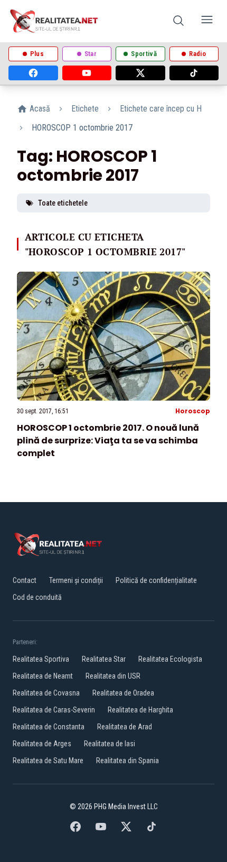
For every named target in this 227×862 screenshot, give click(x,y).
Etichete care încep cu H (161, 109)
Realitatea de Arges (42, 743)
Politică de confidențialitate (156, 580)
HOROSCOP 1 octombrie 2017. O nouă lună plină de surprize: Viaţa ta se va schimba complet (108, 440)
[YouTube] (87, 73)
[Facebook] (33, 73)
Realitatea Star (104, 659)
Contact (24, 580)
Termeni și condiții (76, 580)
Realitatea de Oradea (123, 693)
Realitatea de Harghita (140, 710)
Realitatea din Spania (127, 760)
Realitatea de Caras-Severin (54, 710)
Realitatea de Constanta (48, 726)
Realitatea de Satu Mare (48, 760)
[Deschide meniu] (207, 21)
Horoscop (192, 410)
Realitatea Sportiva (41, 659)
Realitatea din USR (113, 676)
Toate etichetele (63, 203)
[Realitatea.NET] (54, 21)
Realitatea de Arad (124, 726)
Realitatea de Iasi (109, 743)
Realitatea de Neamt (43, 676)
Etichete (85, 109)
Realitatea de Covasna (46, 693)
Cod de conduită (37, 597)
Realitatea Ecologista (170, 659)
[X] (140, 73)
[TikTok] (194, 73)
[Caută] (178, 21)
